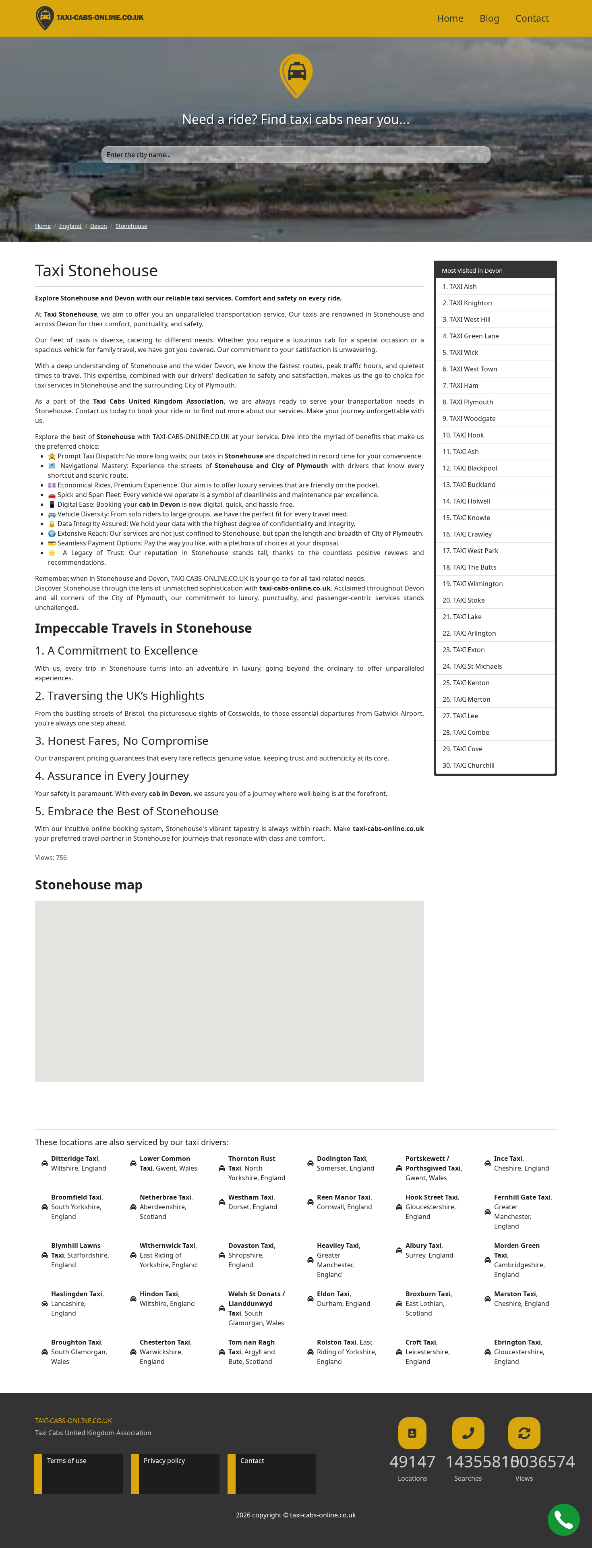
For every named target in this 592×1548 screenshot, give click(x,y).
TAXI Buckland (474, 484)
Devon (98, 226)
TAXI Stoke (469, 600)
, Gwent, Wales (168, 1163)
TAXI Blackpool (475, 468)
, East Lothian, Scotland (429, 1303)
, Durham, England (344, 1298)
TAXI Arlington (474, 633)
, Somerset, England (346, 1163)
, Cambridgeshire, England (519, 1260)
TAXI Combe (471, 732)
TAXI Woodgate (472, 418)
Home (450, 18)
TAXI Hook (468, 435)
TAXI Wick (463, 352)
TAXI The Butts (475, 567)
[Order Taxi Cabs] (564, 1520)
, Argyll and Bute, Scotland (251, 1352)
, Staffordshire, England (80, 1255)
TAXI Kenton (471, 682)
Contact (532, 18)
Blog (489, 18)
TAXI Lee (465, 715)
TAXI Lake (467, 616)
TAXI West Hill (470, 319)
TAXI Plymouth (471, 402)
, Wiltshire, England (78, 1163)
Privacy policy (164, 1460)
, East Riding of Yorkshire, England (168, 1255)
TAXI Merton (472, 699)
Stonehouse (131, 226)
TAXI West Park (476, 550)
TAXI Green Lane (474, 336)
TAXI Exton (469, 649)
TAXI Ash (466, 451)
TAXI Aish (463, 286)
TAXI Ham (463, 385)
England (70, 226)
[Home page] (296, 75)
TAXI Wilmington (478, 583)
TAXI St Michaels (477, 666)
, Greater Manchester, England (523, 1212)
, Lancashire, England (77, 1303)
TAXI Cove (467, 748)
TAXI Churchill (474, 765)
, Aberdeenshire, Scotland (166, 1207)
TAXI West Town (473, 369)
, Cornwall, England (344, 1202)
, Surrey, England (429, 1250)
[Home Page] (90, 18)
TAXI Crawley (472, 534)
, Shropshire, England (251, 1255)
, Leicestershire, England (428, 1352)
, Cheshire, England (521, 1163)
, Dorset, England (252, 1202)
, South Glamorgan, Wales (256, 1308)
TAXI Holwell (471, 501)
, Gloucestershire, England (433, 1207)
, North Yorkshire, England (257, 1168)
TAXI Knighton (470, 302)
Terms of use (67, 1460)
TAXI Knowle (471, 517)
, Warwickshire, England (166, 1352)
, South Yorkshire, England (77, 1207)
